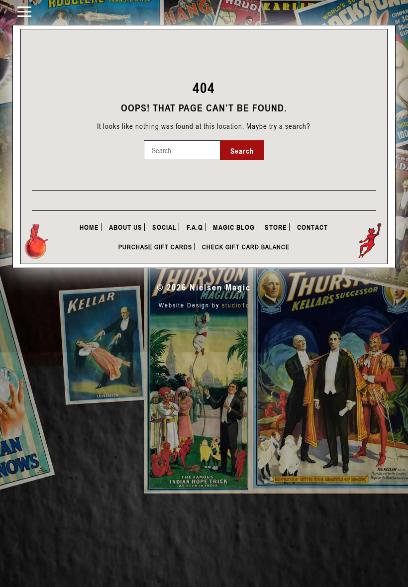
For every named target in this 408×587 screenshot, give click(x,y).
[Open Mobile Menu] (24, 11)
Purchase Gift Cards (155, 247)
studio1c (235, 305)
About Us (125, 227)
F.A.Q (195, 227)
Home (89, 227)
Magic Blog (234, 227)
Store (276, 227)
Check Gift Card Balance (246, 247)
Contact (312, 227)
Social (164, 227)
